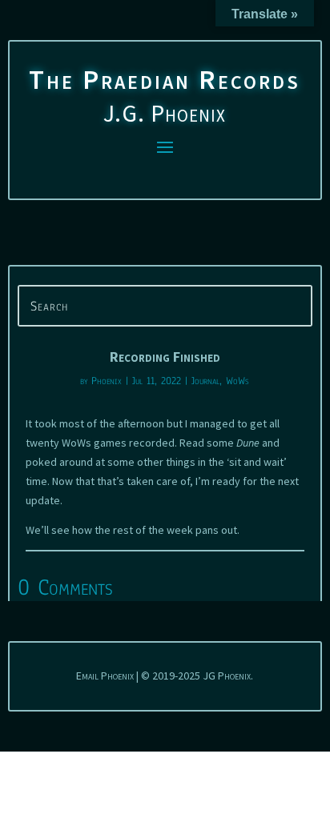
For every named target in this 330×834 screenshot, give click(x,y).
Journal (205, 381)
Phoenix (106, 381)
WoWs (237, 381)
